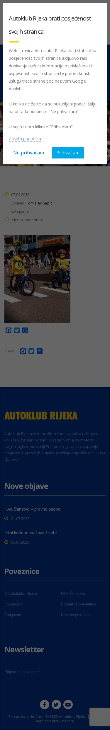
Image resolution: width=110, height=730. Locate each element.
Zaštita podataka (25, 138)
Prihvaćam (67, 152)
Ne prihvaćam (28, 152)
